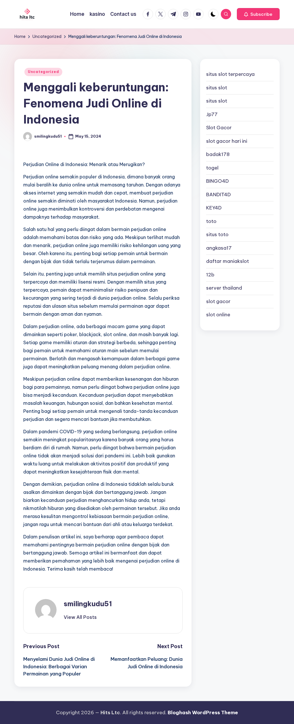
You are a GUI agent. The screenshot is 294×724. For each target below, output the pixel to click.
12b (210, 275)
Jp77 (212, 114)
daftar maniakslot (227, 261)
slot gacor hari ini (226, 141)
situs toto (217, 234)
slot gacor (218, 301)
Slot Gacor (219, 127)
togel (212, 168)
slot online (218, 314)
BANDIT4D (218, 194)
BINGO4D (217, 181)
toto (211, 221)
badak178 (218, 154)
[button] (258, 14)
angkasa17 (219, 248)
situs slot (216, 87)
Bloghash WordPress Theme (203, 712)
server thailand (224, 288)
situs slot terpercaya (230, 74)
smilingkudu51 (88, 603)
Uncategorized (43, 72)
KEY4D (214, 208)
